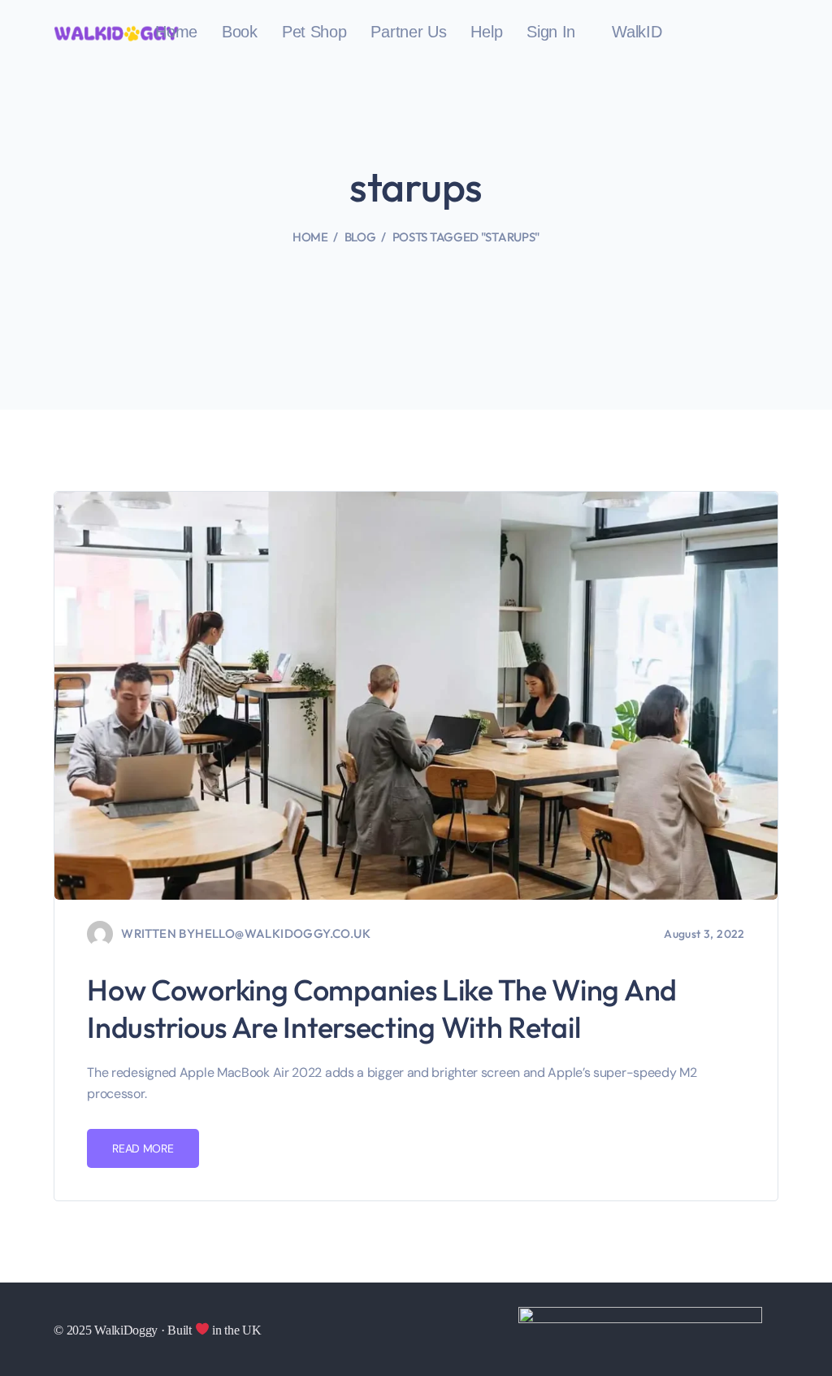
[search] (769, 33)
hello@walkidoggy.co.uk (282, 933)
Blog (360, 237)
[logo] (116, 32)
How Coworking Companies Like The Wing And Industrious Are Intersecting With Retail (382, 1008)
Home (310, 237)
